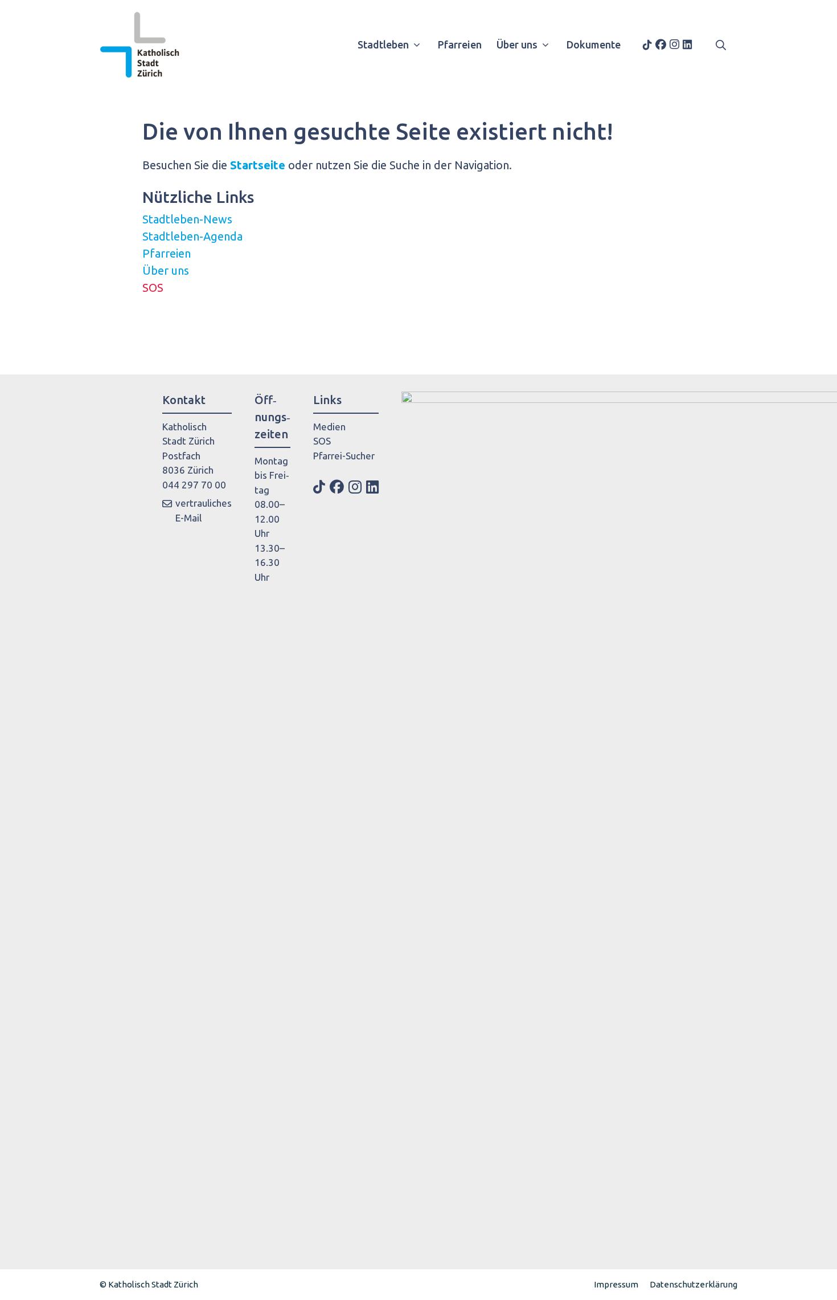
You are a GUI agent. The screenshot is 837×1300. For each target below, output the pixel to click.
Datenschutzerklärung (693, 1284)
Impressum (616, 1284)
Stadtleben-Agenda (192, 236)
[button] (720, 44)
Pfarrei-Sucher (344, 455)
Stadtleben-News (187, 219)
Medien (329, 426)
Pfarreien (460, 44)
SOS (152, 287)
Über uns (517, 44)
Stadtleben (383, 44)
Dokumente (594, 44)
